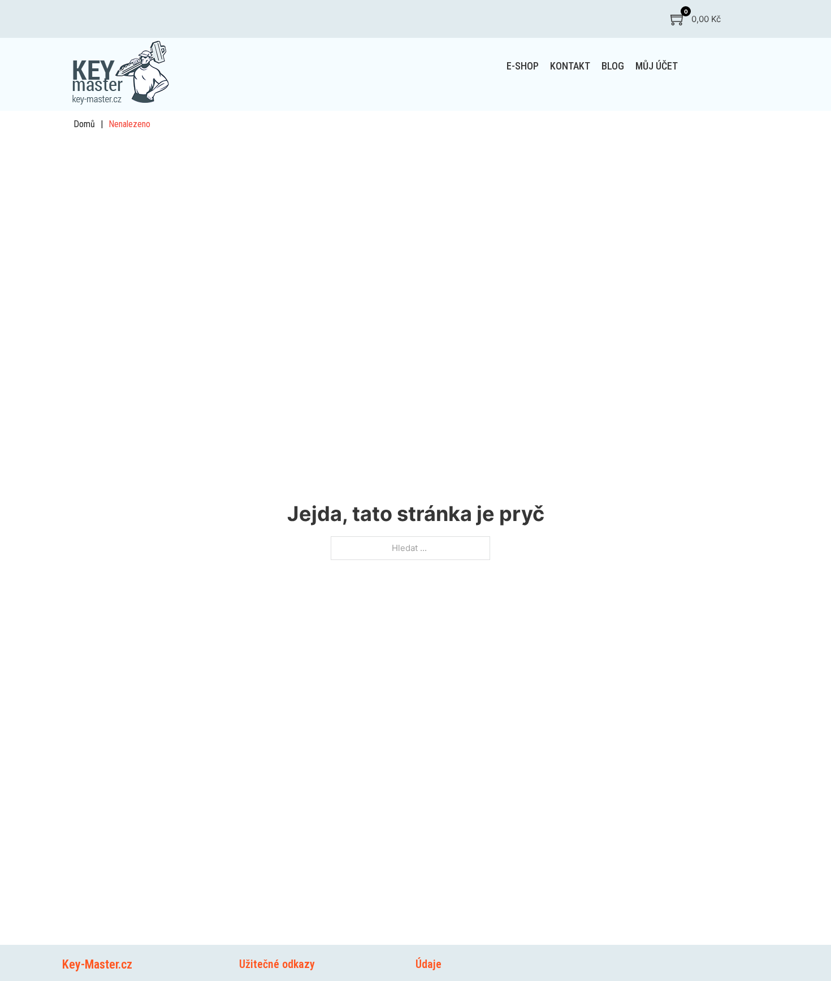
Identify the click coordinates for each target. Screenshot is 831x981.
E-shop (523, 66)
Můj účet (656, 66)
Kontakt (570, 66)
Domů (84, 124)
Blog (612, 66)
